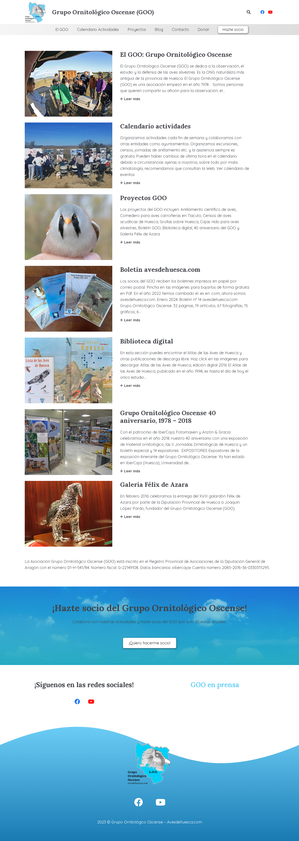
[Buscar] (248, 12)
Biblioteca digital (146, 341)
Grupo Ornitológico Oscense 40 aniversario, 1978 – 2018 (168, 417)
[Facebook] (262, 12)
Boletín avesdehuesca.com (160, 269)
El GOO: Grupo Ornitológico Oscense (176, 54)
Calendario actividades (155, 126)
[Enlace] (36, 12)
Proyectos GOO (143, 198)
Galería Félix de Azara (154, 484)
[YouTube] (270, 12)
